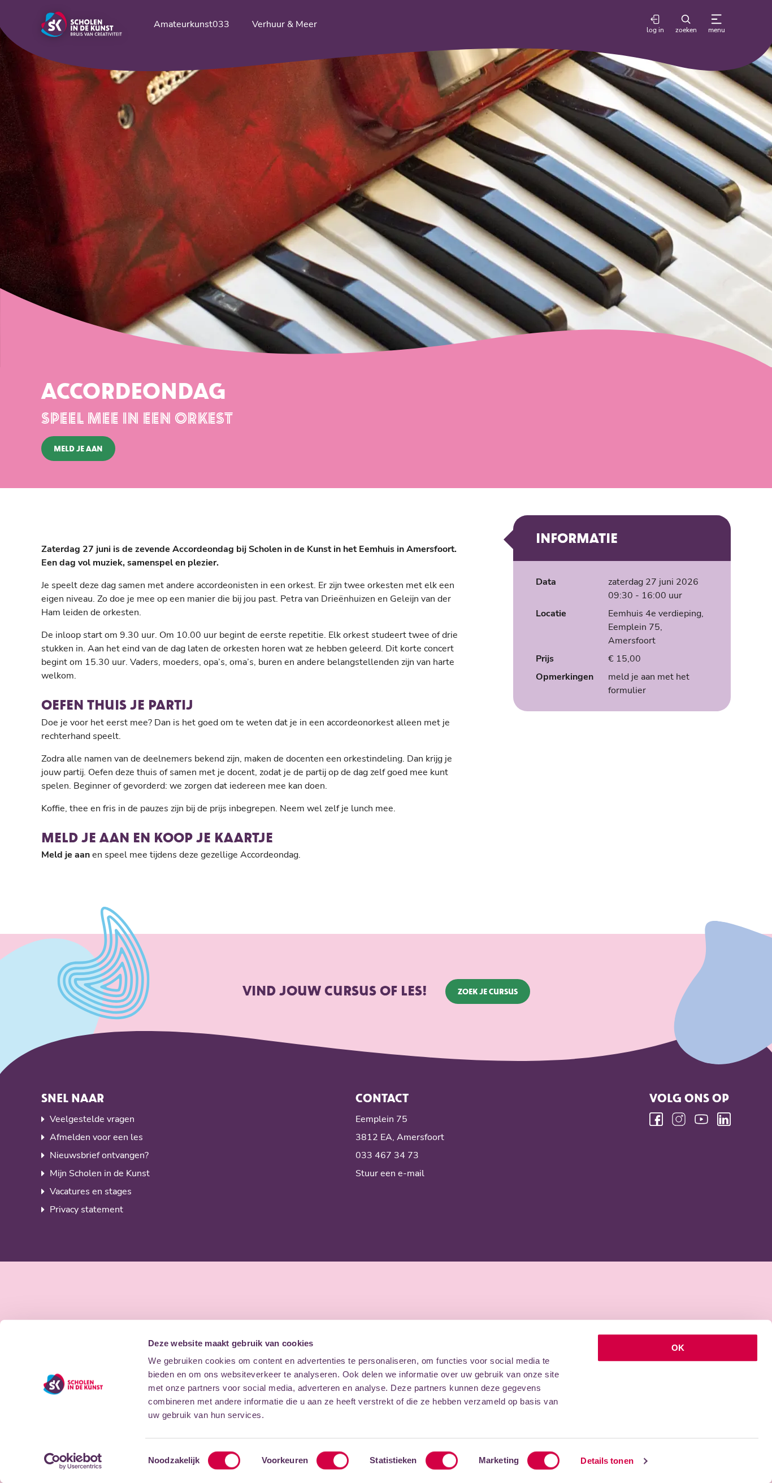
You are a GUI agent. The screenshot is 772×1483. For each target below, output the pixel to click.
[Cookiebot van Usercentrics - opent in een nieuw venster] (73, 1460)
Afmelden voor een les (96, 1137)
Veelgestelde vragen (92, 1119)
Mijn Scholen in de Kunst (100, 1173)
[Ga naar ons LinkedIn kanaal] (724, 1119)
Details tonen (606, 1460)
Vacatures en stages (91, 1191)
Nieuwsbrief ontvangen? (99, 1155)
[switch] (332, 1460)
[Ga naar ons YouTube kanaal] (701, 1119)
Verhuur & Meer (284, 24)
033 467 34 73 (387, 1155)
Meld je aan (78, 448)
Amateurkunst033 (191, 24)
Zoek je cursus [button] (488, 991)
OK (677, 1347)
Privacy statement (86, 1209)
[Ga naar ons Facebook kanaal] (656, 1119)
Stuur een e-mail (389, 1173)
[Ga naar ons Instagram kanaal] (679, 1119)
